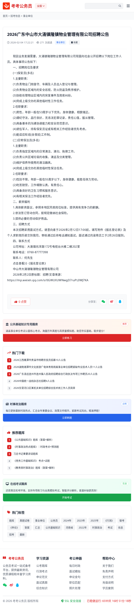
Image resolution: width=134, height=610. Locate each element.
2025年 (95, 520)
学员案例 (108, 588)
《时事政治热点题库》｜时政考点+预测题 (36, 446)
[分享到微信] (103, 302)
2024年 (67, 520)
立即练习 (67, 337)
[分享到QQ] (120, 302)
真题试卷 (24, 520)
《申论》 (14, 527)
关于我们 (108, 566)
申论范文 (41, 577)
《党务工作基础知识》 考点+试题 (31, 460)
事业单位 (28, 15)
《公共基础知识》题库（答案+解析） (33, 439)
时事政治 (97, 527)
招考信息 (15, 15)
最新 (22, 534)
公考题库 (41, 566)
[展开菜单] (128, 6)
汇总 (37, 527)
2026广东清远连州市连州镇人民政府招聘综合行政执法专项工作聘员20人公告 (55, 374)
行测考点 (41, 571)
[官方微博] (11, 585)
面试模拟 (74, 571)
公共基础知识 (53, 527)
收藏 (75, 42)
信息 (120, 527)
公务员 (54, 520)
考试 (110, 527)
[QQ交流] (17, 585)
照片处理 (74, 588)
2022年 (83, 527)
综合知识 (41, 588)
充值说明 (108, 582)
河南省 (69, 527)
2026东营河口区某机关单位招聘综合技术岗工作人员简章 (44, 388)
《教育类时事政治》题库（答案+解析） (34, 467)
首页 (5, 15)
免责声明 (108, 571)
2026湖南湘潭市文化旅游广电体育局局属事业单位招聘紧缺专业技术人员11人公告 (57, 367)
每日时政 (74, 566)
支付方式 (108, 577)
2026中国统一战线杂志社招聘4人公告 (34, 381)
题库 (11, 520)
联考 (122, 520)
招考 (11, 534)
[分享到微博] (112, 302)
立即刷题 (67, 417)
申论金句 (74, 577)
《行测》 (109, 520)
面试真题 (41, 582)
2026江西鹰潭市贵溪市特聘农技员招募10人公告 (39, 360)
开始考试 (67, 497)
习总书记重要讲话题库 (25, 453)
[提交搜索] (120, 6)
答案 (27, 527)
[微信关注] (5, 585)
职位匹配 (74, 582)
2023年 (81, 520)
